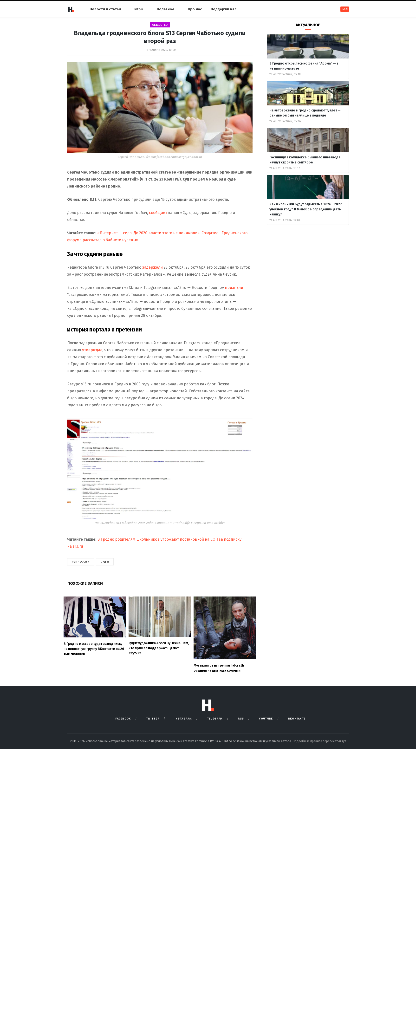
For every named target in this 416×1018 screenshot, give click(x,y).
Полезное (165, 9)
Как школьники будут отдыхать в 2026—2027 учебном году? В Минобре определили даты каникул (305, 209)
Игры (138, 9)
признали (234, 287)
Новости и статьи (105, 9)
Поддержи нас (223, 9)
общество (160, 24)
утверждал (92, 350)
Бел (345, 9)
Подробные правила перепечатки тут (319, 741)
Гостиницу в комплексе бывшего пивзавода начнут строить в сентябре (304, 159)
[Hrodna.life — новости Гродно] (70, 9)
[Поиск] (330, 9)
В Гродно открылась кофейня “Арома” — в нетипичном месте (303, 66)
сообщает (158, 212)
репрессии (81, 561)
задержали (153, 267)
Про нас (195, 9)
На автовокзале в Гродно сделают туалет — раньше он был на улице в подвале (304, 112)
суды (105, 561)
